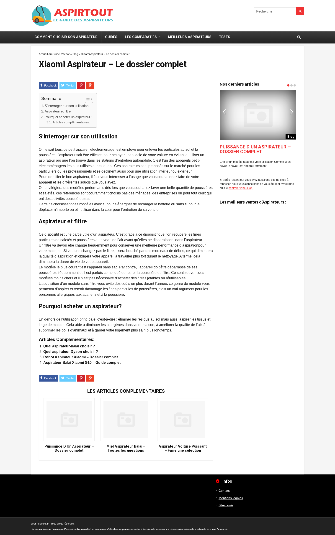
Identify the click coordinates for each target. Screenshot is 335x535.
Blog (75, 54)
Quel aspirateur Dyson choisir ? (70, 352)
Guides (111, 37)
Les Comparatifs (141, 37)
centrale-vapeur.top (241, 188)
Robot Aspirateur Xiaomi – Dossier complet (80, 357)
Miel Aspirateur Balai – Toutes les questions (125, 448)
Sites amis (226, 505)
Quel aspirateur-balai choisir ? (69, 346)
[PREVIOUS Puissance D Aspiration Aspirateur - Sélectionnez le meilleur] (4, 256)
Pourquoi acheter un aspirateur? (68, 117)
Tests (224, 37)
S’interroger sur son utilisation (66, 106)
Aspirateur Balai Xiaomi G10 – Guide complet (82, 362)
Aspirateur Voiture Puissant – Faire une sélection (183, 448)
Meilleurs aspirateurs (189, 37)
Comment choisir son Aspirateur (66, 37)
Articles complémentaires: (71, 122)
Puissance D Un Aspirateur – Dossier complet (69, 448)
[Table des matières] (89, 99)
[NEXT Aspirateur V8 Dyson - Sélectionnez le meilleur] (330, 256)
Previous (224, 111)
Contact (224, 490)
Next (291, 111)
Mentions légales (231, 498)
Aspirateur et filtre (58, 111)
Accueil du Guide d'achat (54, 54)
